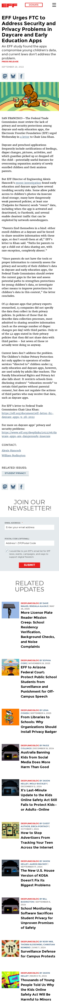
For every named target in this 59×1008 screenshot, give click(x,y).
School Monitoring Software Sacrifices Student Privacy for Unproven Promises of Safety (37, 918)
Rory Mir (48, 941)
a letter (24, 136)
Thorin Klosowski (31, 944)
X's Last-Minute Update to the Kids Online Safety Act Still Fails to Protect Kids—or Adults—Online (39, 800)
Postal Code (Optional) (17, 538)
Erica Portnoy (40, 826)
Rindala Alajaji (38, 606)
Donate (34, 5)
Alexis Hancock (11, 450)
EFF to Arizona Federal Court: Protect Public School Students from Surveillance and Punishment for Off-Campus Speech (39, 681)
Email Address (12, 523)
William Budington (13, 455)
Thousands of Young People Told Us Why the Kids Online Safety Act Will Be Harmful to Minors (37, 989)
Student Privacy (15, 473)
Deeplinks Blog (30, 603)
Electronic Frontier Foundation (10, 5)
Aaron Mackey (38, 864)
